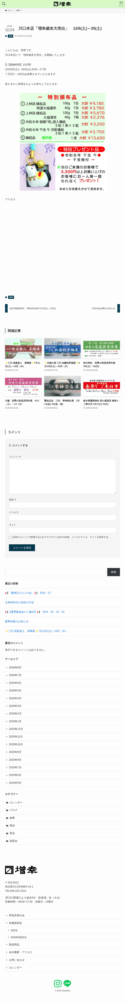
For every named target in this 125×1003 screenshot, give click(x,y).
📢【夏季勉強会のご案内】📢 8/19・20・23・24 (34, 611)
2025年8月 (15, 759)
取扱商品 (14, 944)
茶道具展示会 (17, 915)
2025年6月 (15, 775)
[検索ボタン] (4, 4)
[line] (67, 983)
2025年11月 (16, 736)
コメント (15, 456)
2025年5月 (15, 782)
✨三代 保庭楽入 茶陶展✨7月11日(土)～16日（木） (36, 631)
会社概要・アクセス (20, 952)
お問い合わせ (17, 960)
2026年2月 (15, 713)
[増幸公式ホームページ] (62, 4)
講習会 (13, 841)
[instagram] (58, 983)
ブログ (13, 810)
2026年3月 (15, 706)
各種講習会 (15, 923)
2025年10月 (16, 744)
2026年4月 (15, 698)
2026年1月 (15, 721)
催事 (10, 36)
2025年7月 (15, 767)
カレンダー (16, 802)
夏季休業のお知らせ (16, 621)
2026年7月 (15, 675)
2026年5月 (15, 690)
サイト (12, 525)
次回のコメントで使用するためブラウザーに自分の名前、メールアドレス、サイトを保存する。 (61, 537)
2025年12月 (16, 729)
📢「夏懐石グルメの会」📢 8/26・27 (28, 593)
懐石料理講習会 (19, 937)
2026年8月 (15, 667)
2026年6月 (15, 683)
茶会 (12, 833)
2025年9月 (15, 752)
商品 (12, 825)
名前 (12, 499)
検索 (113, 572)
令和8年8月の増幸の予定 (19, 602)
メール (14, 512)
